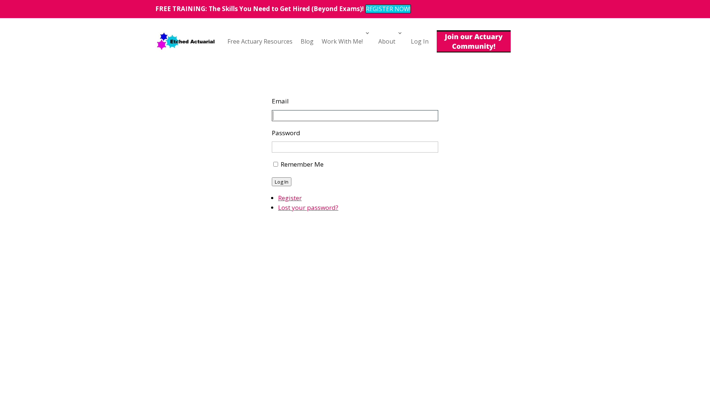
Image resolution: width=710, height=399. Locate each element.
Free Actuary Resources (260, 41)
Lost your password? (308, 207)
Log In (420, 41)
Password (286, 133)
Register (290, 198)
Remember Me (302, 164)
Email (280, 101)
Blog (307, 41)
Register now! (388, 9)
